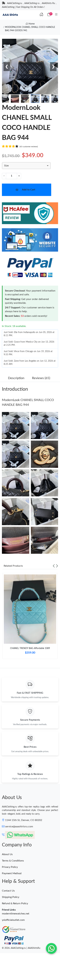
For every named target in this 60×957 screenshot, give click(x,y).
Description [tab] (16, 378)
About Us (7, 854)
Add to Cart (28, 189)
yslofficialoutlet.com (13, 920)
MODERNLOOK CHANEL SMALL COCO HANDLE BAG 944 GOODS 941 (30, 29)
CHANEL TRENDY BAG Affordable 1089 (30, 648)
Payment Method (11, 873)
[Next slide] (57, 565)
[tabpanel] (30, 617)
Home (31, 24)
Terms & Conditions (13, 860)
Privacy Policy (10, 867)
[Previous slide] (53, 565)
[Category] (56, 15)
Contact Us (8, 890)
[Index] (41, 14)
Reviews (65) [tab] (41, 378)
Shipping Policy (10, 897)
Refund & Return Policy (15, 903)
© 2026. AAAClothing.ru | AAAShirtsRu (21, 948)
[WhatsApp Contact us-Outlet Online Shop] (51, 948)
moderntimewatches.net (15, 913)
